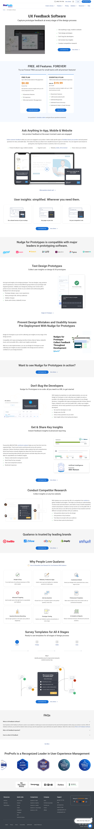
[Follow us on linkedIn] (80, 824)
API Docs (5, 800)
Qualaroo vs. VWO (33, 810)
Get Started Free (86, 1)
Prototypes (19, 812)
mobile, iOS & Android (61, 148)
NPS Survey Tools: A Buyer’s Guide (32, 5)
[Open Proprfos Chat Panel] (90, 826)
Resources (81, 5)
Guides (18, 807)
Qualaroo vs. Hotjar (34, 800)
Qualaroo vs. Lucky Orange (35, 807)
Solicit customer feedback (14, 139)
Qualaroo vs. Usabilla (34, 805)
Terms (16, 824)
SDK (18, 814)
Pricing (67, 5)
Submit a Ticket (60, 807)
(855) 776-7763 (60, 1)
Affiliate (45, 810)
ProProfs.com (46, 805)
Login (77, 1)
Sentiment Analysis (21, 817)
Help (89, 5)
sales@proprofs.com (61, 812)
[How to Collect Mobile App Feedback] (47, 169)
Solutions (73, 5)
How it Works (19, 800)
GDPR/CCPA (29, 824)
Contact (45, 807)
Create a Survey (49, 5)
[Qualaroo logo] (8, 6)
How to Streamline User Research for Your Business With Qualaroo (48, 565)
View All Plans (60, 110)
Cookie (6, 824)
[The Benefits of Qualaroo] (25, 39)
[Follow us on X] (83, 824)
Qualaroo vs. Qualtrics (34, 802)
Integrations (19, 810)
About (45, 800)
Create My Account (33, 110)
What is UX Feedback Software (82, 726)
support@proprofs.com (61, 809)
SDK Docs (6, 802)
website (86, 500)
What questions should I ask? (47, 190)
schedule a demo (41, 117)
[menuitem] (59, 1)
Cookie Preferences (38, 824)
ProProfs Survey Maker (48, 802)
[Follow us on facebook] (86, 824)
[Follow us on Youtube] (89, 824)
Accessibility (22, 824)
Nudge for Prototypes (46, 313)
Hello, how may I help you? (83, 820)
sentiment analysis (23, 445)
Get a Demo (68, 1)
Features (59, 5)
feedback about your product (70, 139)
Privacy (11, 824)
